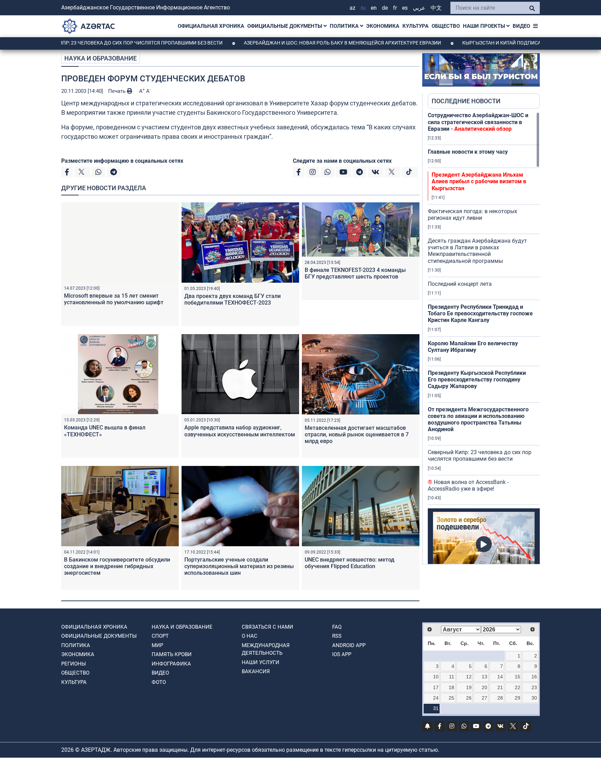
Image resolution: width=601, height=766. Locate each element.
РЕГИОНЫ (73, 664)
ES (405, 8)
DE (385, 8)
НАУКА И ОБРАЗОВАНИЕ (100, 58)
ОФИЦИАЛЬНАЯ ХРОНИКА (211, 26)
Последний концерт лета (460, 284)
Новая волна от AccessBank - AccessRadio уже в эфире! (468, 485)
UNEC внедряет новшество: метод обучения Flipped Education (349, 563)
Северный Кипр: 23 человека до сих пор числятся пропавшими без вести (479, 455)
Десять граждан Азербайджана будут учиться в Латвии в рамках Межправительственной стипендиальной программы (477, 250)
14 (500, 676)
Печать (117, 91)
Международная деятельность (266, 649)
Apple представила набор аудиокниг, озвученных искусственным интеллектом (239, 430)
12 (469, 676)
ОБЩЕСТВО (446, 26)
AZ (352, 8)
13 (484, 676)
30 (534, 698)
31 (436, 708)
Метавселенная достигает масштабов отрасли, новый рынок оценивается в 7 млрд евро (357, 434)
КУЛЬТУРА (415, 26)
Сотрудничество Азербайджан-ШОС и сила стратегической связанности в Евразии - (478, 122)
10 (436, 676)
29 (517, 698)
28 (500, 698)
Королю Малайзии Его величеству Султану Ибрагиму (473, 346)
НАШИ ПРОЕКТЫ (484, 26)
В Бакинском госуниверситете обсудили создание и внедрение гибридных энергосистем (117, 566)
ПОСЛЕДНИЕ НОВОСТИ (466, 101)
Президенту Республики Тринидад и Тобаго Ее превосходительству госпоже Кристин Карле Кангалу (480, 313)
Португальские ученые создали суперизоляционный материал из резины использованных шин (239, 566)
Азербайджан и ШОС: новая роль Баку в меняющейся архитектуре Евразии (311, 43)
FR (395, 8)
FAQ (337, 627)
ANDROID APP (349, 645)
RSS (337, 636)
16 (534, 676)
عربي (419, 8)
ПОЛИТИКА (345, 26)
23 (534, 687)
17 (436, 687)
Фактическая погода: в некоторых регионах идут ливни (472, 214)
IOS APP (341, 654)
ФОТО (159, 682)
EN (374, 8)
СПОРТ (160, 636)
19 (469, 687)
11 (451, 676)
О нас (249, 636)
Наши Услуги (260, 662)
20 (484, 687)
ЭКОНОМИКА (382, 26)
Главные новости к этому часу (468, 151)
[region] (484, 338)
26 (469, 698)
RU (363, 8)
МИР (157, 645)
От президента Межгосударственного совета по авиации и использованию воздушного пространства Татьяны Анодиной (478, 419)
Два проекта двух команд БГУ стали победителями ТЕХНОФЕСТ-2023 (232, 299)
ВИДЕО (521, 26)
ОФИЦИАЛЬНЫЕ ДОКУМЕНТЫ (285, 26)
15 (517, 676)
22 (517, 687)
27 (484, 698)
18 (451, 687)
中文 (436, 8)
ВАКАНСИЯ (256, 671)
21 (500, 687)
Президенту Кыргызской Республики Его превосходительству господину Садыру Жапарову (477, 379)
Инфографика (171, 664)
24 (436, 698)
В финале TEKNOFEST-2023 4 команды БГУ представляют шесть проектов (355, 273)
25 (451, 698)
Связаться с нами (267, 627)
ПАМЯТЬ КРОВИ (172, 654)
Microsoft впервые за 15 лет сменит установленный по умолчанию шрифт (113, 299)
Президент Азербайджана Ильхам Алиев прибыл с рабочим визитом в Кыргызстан (479, 181)
